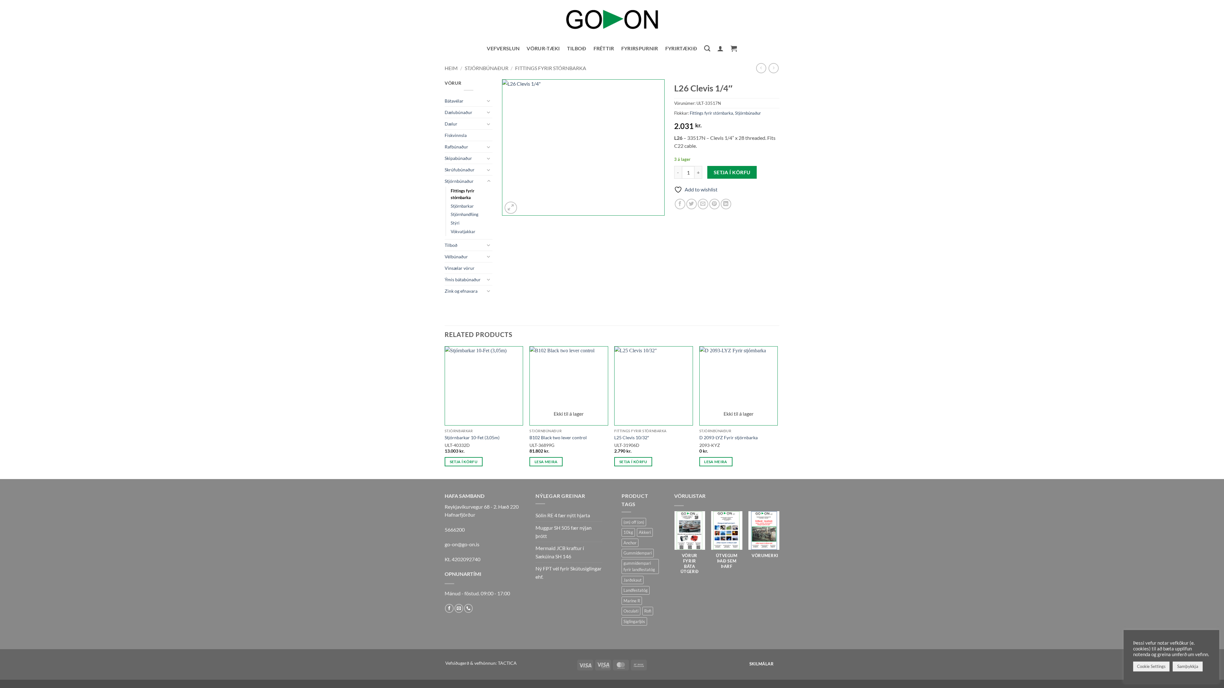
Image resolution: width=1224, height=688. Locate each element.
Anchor (630, 542)
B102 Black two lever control (558, 437)
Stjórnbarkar (462, 206)
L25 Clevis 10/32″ (631, 437)
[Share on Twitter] (691, 204)
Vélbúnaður (456, 256)
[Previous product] (773, 68)
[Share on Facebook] (680, 204)
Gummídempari (637, 552)
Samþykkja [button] (1187, 666)
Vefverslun (503, 48)
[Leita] (707, 48)
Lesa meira (546, 462)
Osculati (630, 610)
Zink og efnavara (461, 291)
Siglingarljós (634, 621)
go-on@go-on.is (462, 544)
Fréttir (604, 48)
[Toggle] (488, 100)
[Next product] (761, 68)
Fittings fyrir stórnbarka (550, 68)
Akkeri (645, 532)
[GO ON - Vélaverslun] (612, 19)
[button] (720, 48)
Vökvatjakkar (463, 231)
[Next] (777, 412)
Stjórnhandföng (464, 214)
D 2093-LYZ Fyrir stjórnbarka (728, 437)
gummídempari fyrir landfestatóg (639, 566)
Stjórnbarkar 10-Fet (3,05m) (472, 437)
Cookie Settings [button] (1151, 666)
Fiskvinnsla (456, 135)
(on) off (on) (633, 522)
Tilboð (576, 48)
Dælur (451, 123)
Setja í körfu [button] (464, 462)
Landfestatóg (635, 590)
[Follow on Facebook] (449, 608)
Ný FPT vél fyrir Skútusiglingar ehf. (568, 572)
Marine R (631, 600)
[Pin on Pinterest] (714, 204)
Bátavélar (454, 101)
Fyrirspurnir (639, 48)
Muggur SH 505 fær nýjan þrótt (564, 532)
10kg (628, 532)
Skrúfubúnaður (460, 169)
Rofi (647, 610)
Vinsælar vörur (460, 268)
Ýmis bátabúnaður (463, 279)
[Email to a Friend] (703, 204)
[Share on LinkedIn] (726, 204)
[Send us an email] (459, 608)
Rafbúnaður (456, 146)
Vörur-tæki (543, 48)
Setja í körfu (732, 172)
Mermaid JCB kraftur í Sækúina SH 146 (560, 552)
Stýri (455, 223)
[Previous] (445, 412)
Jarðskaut (632, 580)
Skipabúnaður (458, 158)
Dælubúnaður (458, 112)
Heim (451, 68)
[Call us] (468, 608)
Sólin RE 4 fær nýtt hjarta (563, 515)
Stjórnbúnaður (486, 68)
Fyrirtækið (681, 48)
